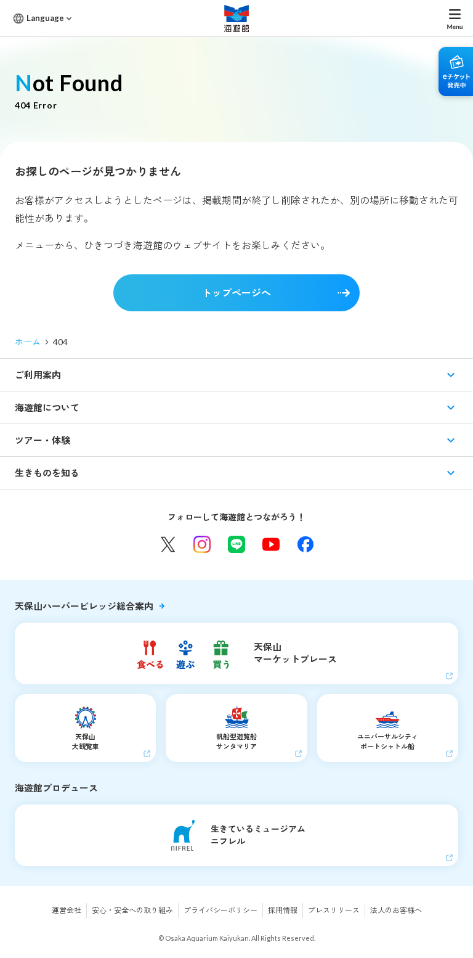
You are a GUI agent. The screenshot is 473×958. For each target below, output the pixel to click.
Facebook (305, 544)
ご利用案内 (38, 374)
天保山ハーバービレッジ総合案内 (84, 606)
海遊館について (47, 407)
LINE (236, 544)
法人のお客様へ (396, 910)
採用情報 (282, 910)
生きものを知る (47, 472)
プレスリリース (334, 910)
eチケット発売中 (456, 71)
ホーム (28, 342)
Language (45, 18)
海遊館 (236, 18)
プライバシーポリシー (220, 910)
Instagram (202, 544)
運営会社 (66, 910)
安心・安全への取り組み (132, 910)
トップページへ (236, 292)
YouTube (271, 544)
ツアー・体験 (42, 440)
